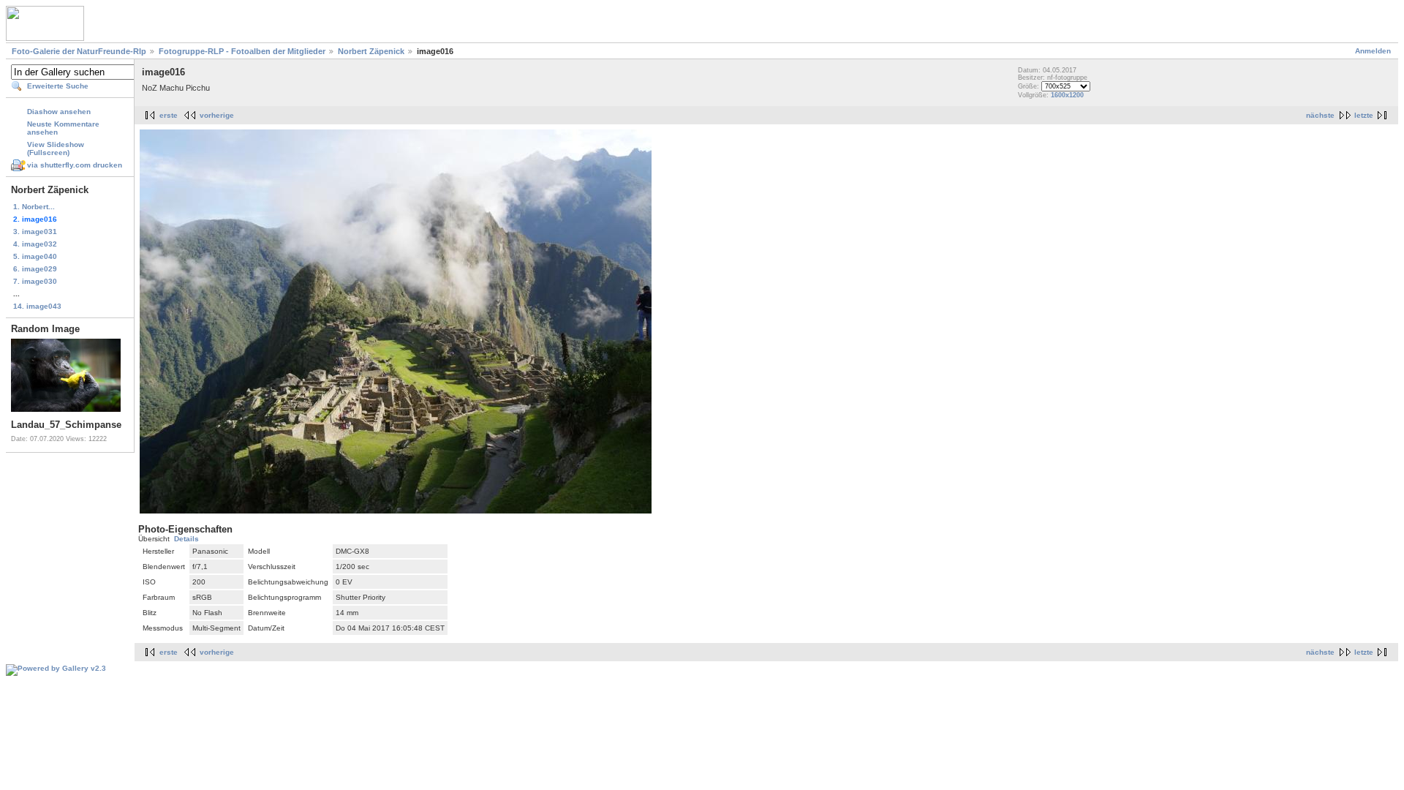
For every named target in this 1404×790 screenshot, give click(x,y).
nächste (1320, 115)
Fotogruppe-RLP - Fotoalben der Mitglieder (242, 51)
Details (186, 539)
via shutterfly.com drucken (74, 165)
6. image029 (35, 269)
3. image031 (35, 231)
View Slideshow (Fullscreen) (55, 148)
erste (168, 115)
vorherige (217, 115)
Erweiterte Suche (57, 86)
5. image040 (35, 256)
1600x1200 (1067, 95)
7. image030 (35, 281)
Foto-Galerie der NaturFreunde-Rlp (79, 51)
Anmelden (1373, 51)
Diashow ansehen (59, 112)
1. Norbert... (34, 207)
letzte (1363, 115)
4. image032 (35, 244)
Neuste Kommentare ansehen (63, 128)
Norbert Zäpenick (371, 51)
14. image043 (37, 306)
